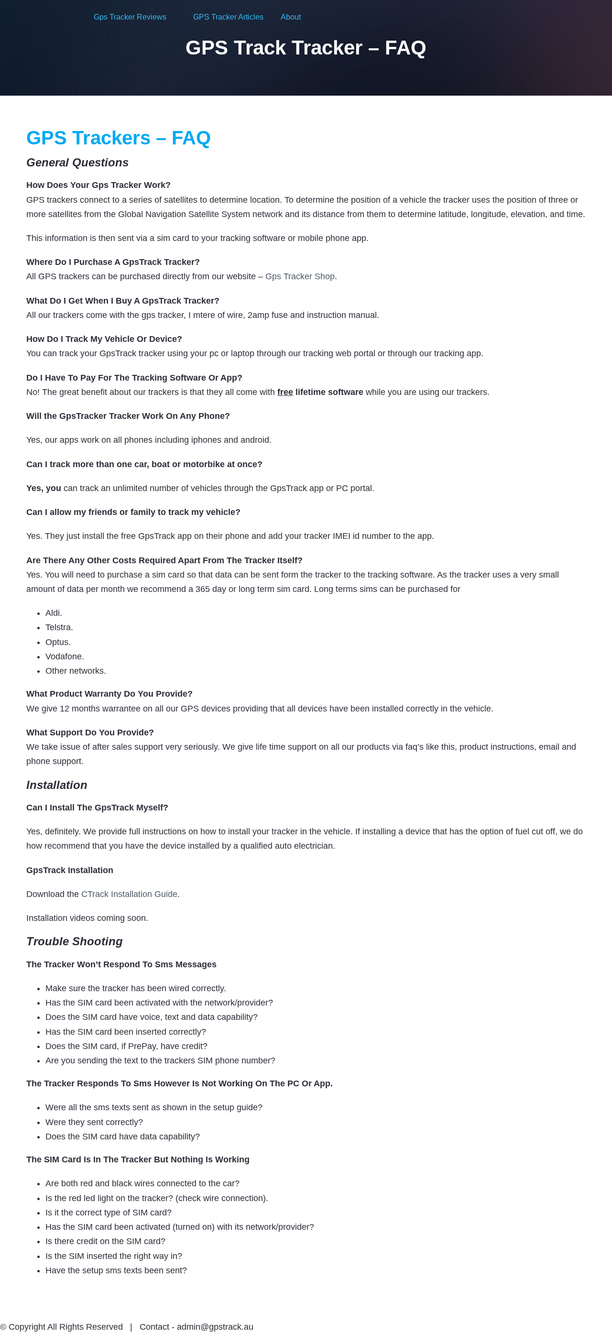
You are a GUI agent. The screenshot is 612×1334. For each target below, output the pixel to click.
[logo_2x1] (48, 14)
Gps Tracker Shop (300, 276)
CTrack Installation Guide (129, 894)
